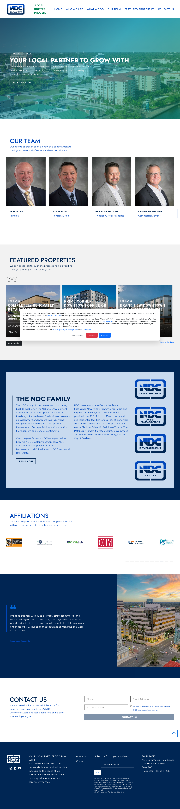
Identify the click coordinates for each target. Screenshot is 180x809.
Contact (80, 761)
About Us (81, 756)
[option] (24, 187)
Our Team (114, 9)
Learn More (26, 461)
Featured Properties (139, 9)
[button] (7, 768)
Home (58, 9)
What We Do (95, 9)
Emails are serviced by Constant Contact (109, 792)
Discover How (21, 82)
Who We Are (74, 9)
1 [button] (73, 651)
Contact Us (166, 9)
